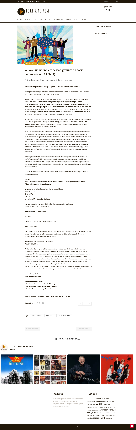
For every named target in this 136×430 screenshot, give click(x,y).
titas (105, 407)
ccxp (113, 401)
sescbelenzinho (100, 418)
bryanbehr (89, 415)
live (113, 407)
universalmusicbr (107, 401)
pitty (103, 413)
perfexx (100, 413)
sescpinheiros (96, 415)
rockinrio (104, 415)
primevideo (107, 404)
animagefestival (37, 316)
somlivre (90, 418)
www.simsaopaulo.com (33, 276)
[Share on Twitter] (37, 303)
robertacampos (113, 399)
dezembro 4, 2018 (32, 80)
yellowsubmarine (64, 316)
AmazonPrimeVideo (109, 409)
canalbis (109, 407)
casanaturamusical (102, 398)
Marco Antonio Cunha (52, 80)
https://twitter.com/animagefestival (38, 289)
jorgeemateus (111, 415)
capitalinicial (107, 413)
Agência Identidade (81, 427)
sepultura (89, 401)
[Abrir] (17, 370)
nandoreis (90, 410)
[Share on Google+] (40, 303)
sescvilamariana (90, 399)
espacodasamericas (92, 407)
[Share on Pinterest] (43, 303)
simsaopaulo (50, 316)
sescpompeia (97, 401)
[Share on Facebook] (34, 303)
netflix (100, 404)
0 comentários (68, 80)
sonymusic (92, 412)
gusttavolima (101, 407)
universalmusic (97, 410)
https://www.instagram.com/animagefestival (41, 286)
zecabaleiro (91, 404)
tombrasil (109, 418)
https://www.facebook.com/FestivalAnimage (40, 284)
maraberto (112, 413)
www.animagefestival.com (34, 274)
